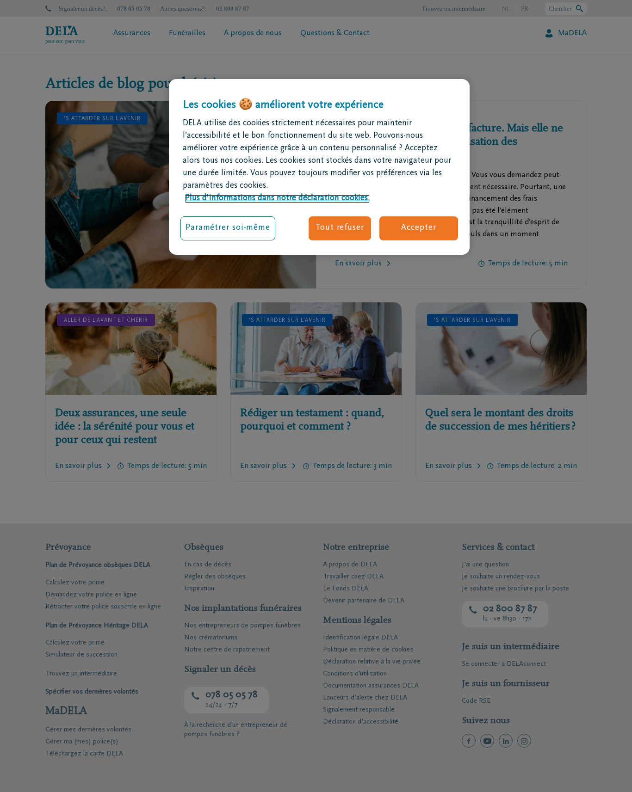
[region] (319, 167)
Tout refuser (340, 228)
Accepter (418, 228)
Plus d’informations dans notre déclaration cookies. (277, 199)
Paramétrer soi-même (228, 228)
